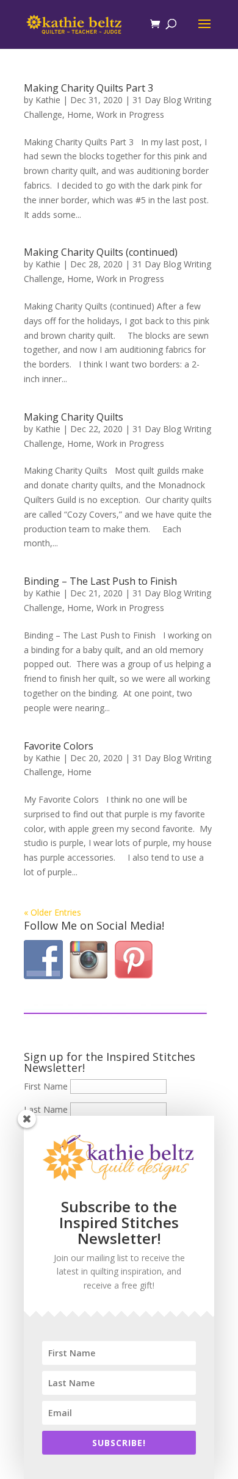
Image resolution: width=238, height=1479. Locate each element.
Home (79, 114)
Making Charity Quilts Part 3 (88, 88)
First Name (46, 1086)
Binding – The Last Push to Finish (100, 581)
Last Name (46, 1109)
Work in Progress (130, 114)
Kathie (47, 100)
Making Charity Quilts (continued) (101, 252)
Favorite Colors (58, 746)
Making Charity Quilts (73, 417)
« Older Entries (52, 912)
